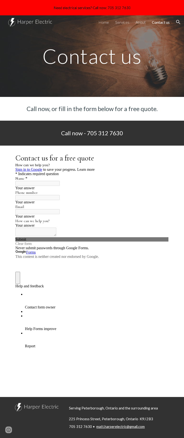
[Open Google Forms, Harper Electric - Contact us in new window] (161, 157)
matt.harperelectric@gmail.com (120, 427)
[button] (178, 22)
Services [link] (122, 22)
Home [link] (103, 22)
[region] (92, 7)
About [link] (141, 22)
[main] (92, 56)
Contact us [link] (161, 22)
